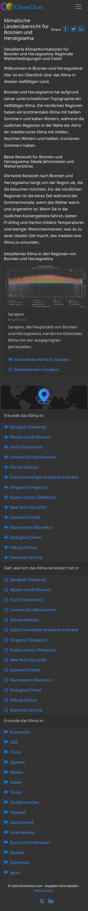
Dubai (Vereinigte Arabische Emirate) (44, 477)
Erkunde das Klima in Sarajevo (42, 359)
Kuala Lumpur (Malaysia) (32, 497)
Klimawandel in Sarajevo (36, 369)
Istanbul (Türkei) (25, 517)
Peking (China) (23, 547)
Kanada (17, 852)
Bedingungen (44, 890)
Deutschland (21, 822)
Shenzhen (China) (26, 557)
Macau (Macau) (24, 467)
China (15, 752)
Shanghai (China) (25, 537)
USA (14, 742)
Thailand (18, 812)
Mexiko (16, 772)
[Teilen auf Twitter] (73, 29)
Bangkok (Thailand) (28, 427)
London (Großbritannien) (33, 457)
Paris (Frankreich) (26, 447)
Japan (15, 872)
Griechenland (22, 832)
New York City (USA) (28, 507)
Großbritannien (24, 802)
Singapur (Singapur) (28, 487)
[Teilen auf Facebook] (65, 29)
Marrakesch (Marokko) (31, 527)
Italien (16, 782)
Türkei (16, 792)
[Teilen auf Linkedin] (81, 29)
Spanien (17, 762)
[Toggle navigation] (78, 6)
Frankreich (20, 732)
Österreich (20, 862)
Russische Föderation (30, 842)
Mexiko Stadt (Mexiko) (30, 437)
